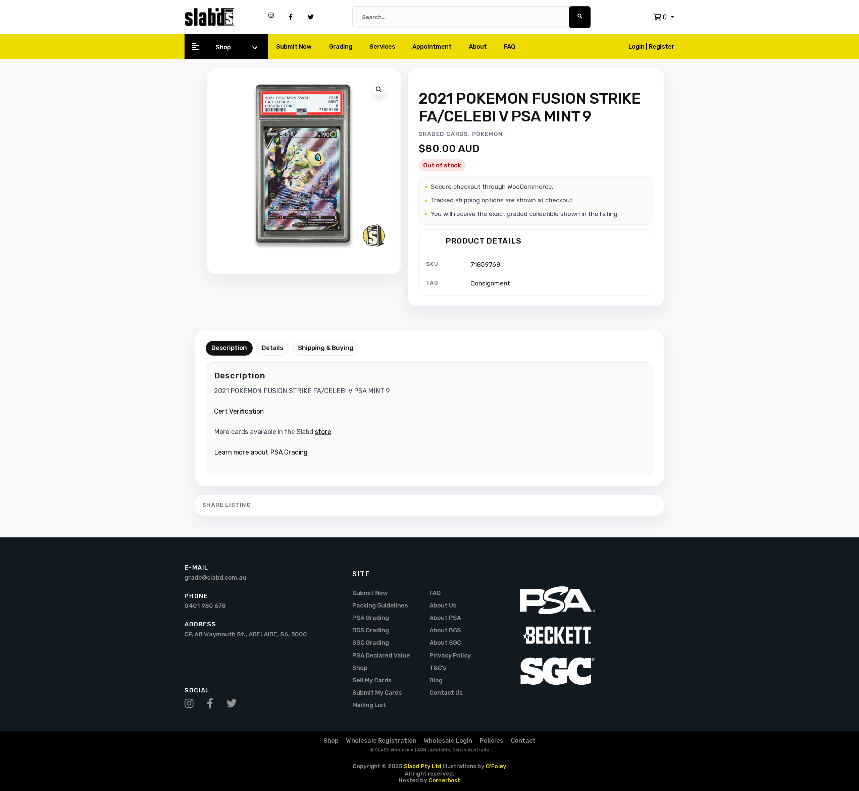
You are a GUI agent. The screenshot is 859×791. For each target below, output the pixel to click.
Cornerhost (444, 780)
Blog (436, 680)
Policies (491, 740)
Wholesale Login (448, 740)
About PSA (445, 617)
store (323, 432)
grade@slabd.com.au (215, 577)
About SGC (445, 642)
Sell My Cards (372, 680)
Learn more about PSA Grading (260, 452)
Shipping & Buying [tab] (325, 348)
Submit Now (294, 46)
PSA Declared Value (381, 655)
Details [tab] (272, 348)
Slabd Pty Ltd (422, 766)
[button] (663, 17)
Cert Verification (239, 411)
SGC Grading (370, 642)
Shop (223, 47)
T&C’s (438, 667)
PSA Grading (370, 617)
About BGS (445, 630)
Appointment (432, 46)
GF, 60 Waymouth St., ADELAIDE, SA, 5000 (246, 634)
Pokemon (487, 133)
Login (637, 46)
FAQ (509, 46)
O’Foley (496, 766)
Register (661, 46)
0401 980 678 (205, 605)
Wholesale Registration (381, 740)
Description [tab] (229, 348)
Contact (523, 740)
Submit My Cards (377, 692)
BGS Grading (370, 630)
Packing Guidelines (380, 605)
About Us (443, 605)
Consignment (490, 283)
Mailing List (369, 704)
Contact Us (446, 692)
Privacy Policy (450, 655)
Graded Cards (443, 133)
